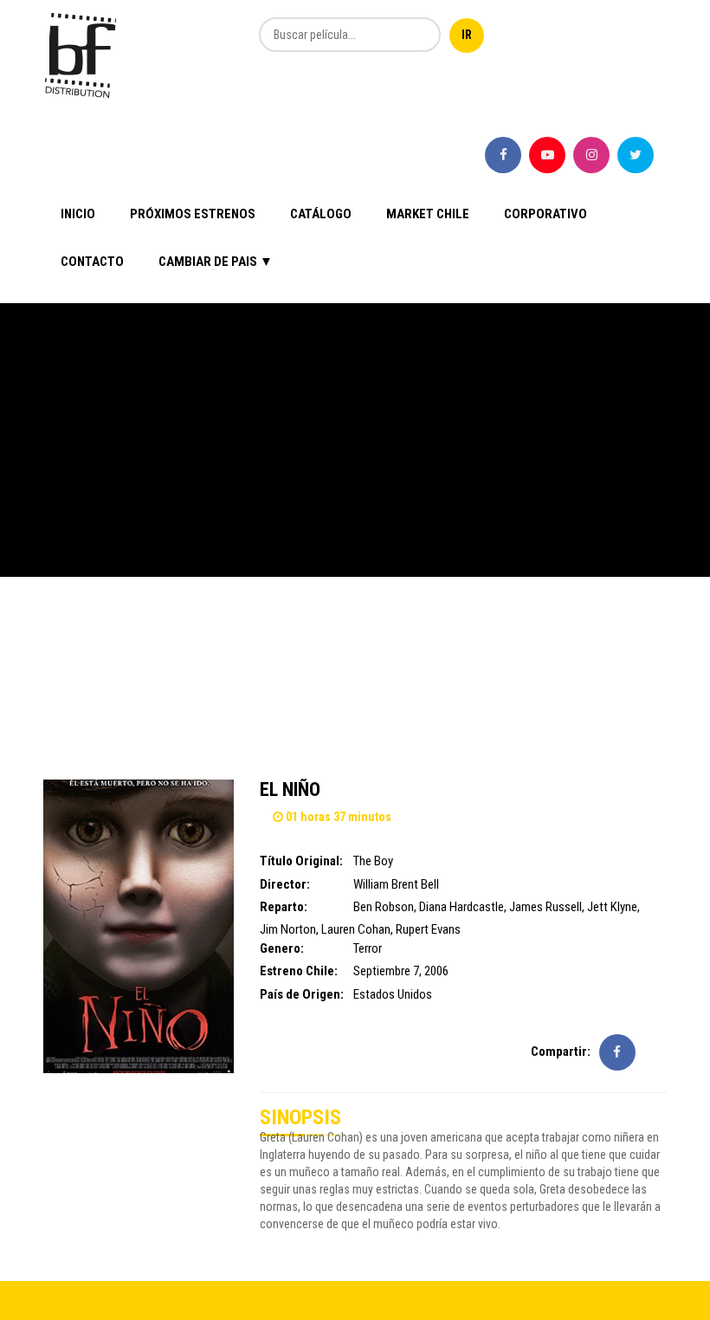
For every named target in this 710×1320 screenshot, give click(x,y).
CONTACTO (92, 261)
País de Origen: (302, 994)
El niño (290, 789)
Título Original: (301, 861)
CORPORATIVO (545, 214)
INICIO (78, 214)
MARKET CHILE (427, 214)
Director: (285, 884)
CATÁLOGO (321, 214)
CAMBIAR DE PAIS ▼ (215, 261)
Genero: (282, 948)
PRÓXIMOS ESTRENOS (192, 214)
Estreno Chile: (299, 971)
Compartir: (561, 1051)
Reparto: (283, 907)
